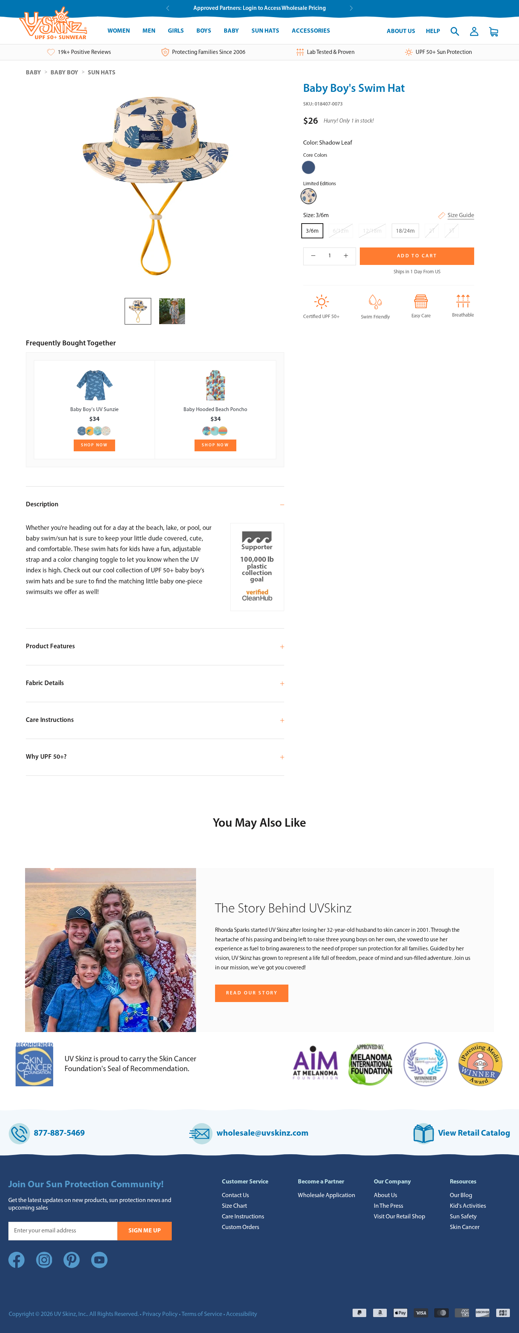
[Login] (474, 31)
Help (433, 31)
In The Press (388, 1206)
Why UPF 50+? (46, 757)
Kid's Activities (468, 1206)
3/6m (312, 231)
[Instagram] (44, 1267)
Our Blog (461, 1196)
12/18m (372, 231)
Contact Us (235, 1196)
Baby (33, 73)
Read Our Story (251, 993)
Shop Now (94, 445)
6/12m (341, 231)
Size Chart (234, 1206)
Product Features (50, 646)
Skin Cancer (464, 1227)
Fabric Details (45, 683)
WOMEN (119, 31)
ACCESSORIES (311, 31)
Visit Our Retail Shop (399, 1217)
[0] (493, 31)
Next (351, 8)
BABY (231, 31)
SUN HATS (265, 31)
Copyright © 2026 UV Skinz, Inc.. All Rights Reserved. (74, 1314)
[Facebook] (16, 1267)
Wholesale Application (326, 1196)
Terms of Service (202, 1314)
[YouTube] (99, 1262)
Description (42, 504)
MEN (148, 31)
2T (432, 231)
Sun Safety (463, 1217)
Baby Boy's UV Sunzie (94, 410)
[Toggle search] (455, 31)
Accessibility (241, 1314)
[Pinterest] (71, 1267)
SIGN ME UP (144, 1231)
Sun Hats (102, 73)
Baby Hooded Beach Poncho (215, 410)
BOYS (203, 31)
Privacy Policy (160, 1314)
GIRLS (176, 31)
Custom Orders (240, 1227)
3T (451, 231)
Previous (167, 8)
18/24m (405, 231)
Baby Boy (64, 73)
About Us (401, 31)
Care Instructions (50, 720)
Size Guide (461, 216)
